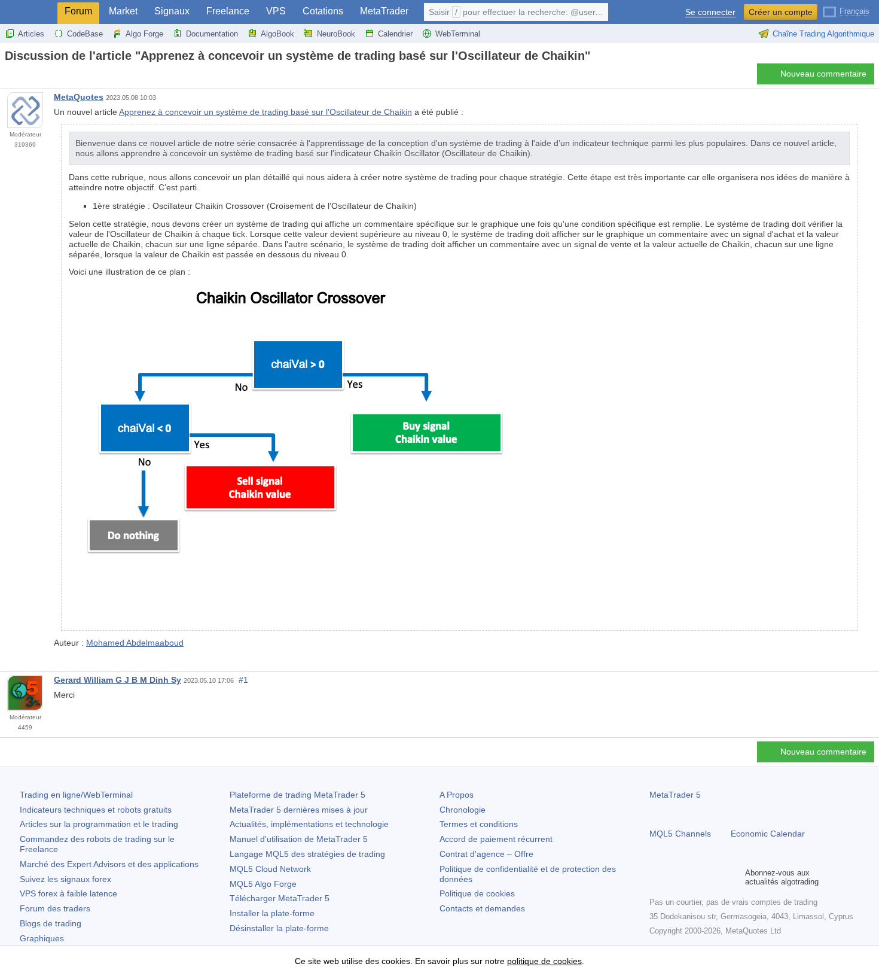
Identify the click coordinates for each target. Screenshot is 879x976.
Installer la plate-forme (272, 913)
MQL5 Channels (680, 833)
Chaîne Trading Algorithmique (823, 33)
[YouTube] (714, 877)
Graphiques (42, 938)
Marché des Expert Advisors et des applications (109, 864)
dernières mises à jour (299, 809)
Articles (31, 33)
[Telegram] (676, 877)
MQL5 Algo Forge (263, 884)
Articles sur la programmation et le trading (99, 824)
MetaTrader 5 (675, 794)
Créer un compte (781, 12)
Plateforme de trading (297, 794)
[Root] (8, 76)
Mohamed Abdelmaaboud (135, 642)
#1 (243, 680)
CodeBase (85, 33)
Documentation (212, 33)
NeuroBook (336, 33)
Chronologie (462, 809)
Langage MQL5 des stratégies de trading (307, 854)
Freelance (227, 11)
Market (123, 11)
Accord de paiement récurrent (496, 839)
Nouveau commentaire (823, 73)
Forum (78, 11)
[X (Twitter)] (695, 877)
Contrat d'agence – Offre (486, 854)
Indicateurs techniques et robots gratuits (96, 809)
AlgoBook (277, 33)
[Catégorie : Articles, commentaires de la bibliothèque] (23, 77)
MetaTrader (384, 11)
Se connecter (710, 12)
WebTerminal (457, 33)
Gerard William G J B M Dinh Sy (117, 680)
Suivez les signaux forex (65, 879)
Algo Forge (144, 33)
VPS (276, 11)
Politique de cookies (477, 893)
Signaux (172, 11)
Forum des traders (55, 908)
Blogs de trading (50, 923)
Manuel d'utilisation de (299, 839)
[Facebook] (656, 877)
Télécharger (279, 898)
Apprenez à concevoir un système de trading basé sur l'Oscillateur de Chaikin (265, 112)
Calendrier (395, 33)
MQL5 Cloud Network (270, 869)
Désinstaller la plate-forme (279, 928)
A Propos (456, 794)
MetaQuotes (78, 97)
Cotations (323, 11)
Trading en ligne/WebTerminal (76, 794)
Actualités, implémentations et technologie (309, 824)
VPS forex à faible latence (68, 893)
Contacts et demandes (482, 908)
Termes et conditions (478, 824)
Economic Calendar (768, 833)
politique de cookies (544, 961)
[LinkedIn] (733, 877)
